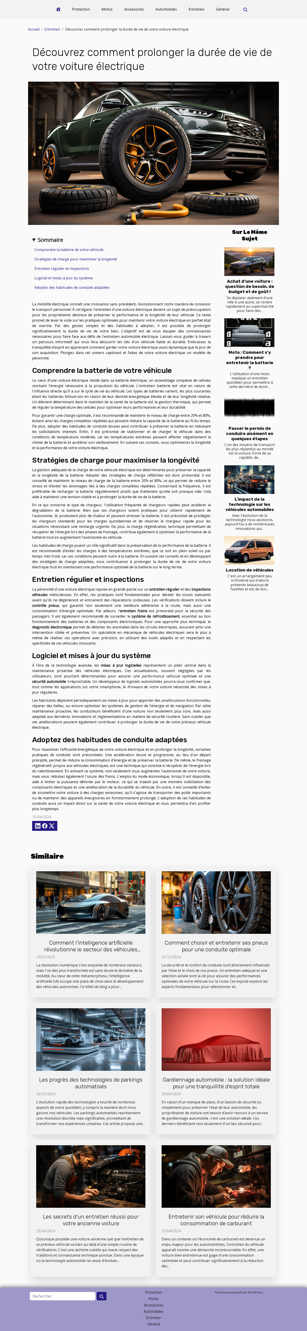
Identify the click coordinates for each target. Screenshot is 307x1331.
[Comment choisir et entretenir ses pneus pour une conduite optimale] (216, 902)
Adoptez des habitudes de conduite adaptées (72, 287)
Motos (107, 9)
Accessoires (134, 9)
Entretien (196, 9)
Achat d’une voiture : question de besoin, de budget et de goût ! (249, 286)
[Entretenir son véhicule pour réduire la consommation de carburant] (216, 1176)
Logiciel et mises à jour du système (63, 278)
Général (222, 9)
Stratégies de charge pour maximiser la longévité (75, 259)
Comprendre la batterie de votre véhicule (68, 249)
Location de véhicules (250, 570)
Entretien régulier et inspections (61, 268)
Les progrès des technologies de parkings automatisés (90, 1083)
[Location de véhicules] (249, 550)
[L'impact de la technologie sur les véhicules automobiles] (249, 479)
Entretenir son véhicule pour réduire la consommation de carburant (216, 1220)
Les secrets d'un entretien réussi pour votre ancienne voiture (91, 1220)
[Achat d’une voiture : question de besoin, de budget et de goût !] (249, 261)
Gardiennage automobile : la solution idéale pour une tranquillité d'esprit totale (216, 1083)
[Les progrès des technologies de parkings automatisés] (90, 1039)
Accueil (34, 29)
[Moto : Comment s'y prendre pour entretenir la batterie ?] (249, 332)
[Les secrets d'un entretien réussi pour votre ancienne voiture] (90, 1176)
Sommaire (50, 239)
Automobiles (166, 9)
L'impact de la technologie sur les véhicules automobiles (249, 504)
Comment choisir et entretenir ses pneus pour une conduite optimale (216, 946)
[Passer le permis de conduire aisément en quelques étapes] (249, 408)
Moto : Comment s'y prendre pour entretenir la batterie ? (249, 360)
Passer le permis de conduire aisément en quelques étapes (249, 433)
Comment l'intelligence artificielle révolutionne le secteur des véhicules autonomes (91, 949)
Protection (81, 9)
